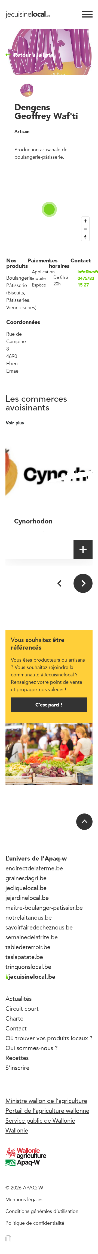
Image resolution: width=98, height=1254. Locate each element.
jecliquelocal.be (26, 888)
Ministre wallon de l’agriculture (46, 1100)
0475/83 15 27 (85, 281)
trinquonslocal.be (28, 966)
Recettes (17, 1057)
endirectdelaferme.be (34, 868)
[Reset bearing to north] (85, 237)
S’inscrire (17, 1067)
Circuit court (22, 1008)
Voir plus (15, 423)
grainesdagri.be (26, 878)
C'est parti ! (49, 704)
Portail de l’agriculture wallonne (47, 1110)
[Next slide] (83, 583)
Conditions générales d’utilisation (41, 1211)
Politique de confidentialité (34, 1223)
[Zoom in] (85, 221)
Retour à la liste (33, 55)
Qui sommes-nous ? (31, 1048)
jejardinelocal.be (27, 897)
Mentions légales (23, 1199)
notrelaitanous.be (28, 917)
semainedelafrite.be (31, 937)
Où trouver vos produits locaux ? (49, 1038)
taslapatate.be (24, 957)
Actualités (18, 998)
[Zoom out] (85, 229)
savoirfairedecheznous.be (39, 927)
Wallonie (16, 1130)
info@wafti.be (85, 272)
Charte (14, 1018)
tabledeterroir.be (27, 947)
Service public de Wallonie (40, 1120)
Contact (16, 1028)
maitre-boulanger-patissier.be (44, 907)
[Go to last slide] (59, 583)
